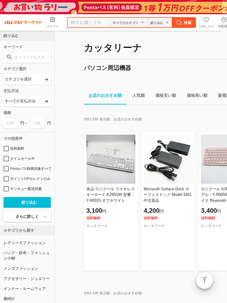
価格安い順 (165, 95)
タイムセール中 (22, 159)
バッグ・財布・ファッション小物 (27, 255)
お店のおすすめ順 (105, 95)
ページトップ (204, 280)
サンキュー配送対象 (26, 189)
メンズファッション (21, 268)
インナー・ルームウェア (25, 288)
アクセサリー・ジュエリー (27, 278)
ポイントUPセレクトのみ (30, 179)
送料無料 (17, 148)
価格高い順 (197, 95)
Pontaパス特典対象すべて (30, 169)
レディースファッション (25, 243)
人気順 (138, 95)
